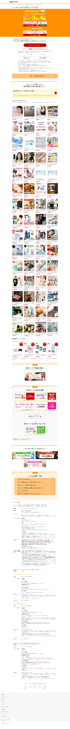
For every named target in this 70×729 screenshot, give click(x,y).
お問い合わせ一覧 (7, 723)
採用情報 (8, 719)
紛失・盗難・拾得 (4, 711)
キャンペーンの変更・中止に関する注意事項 (40, 506)
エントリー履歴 (29, 54)
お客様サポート (3, 709)
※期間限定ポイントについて (25, 627)
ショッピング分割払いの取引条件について (26, 66)
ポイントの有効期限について (34, 592)
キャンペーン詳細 (40, 54)
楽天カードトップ (14, 4)
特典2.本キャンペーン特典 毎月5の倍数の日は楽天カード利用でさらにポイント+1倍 (34, 529)
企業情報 (2, 694)
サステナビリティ (3, 719)
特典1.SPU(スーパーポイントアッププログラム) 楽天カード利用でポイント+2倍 (33, 526)
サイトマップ (3, 704)
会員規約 (2, 699)
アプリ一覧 (2, 723)
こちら (34, 548)
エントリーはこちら (36, 45)
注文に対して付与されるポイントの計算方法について (29, 521)
